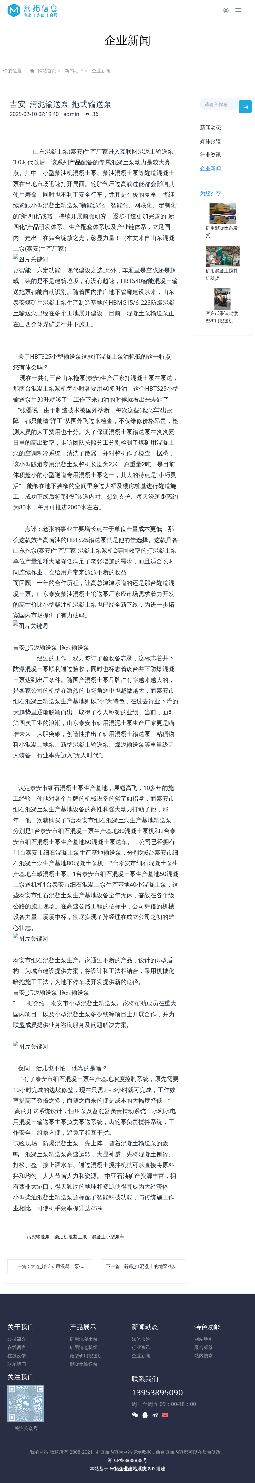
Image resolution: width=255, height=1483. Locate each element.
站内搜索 (203, 1355)
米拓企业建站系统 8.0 (132, 1468)
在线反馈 (16, 1355)
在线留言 (16, 1347)
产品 (75, 162)
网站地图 (203, 1339)
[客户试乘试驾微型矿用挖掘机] (223, 298)
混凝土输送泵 (84, 1364)
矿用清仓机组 (84, 1347)
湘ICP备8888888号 (127, 1460)
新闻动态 (74, 70)
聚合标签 (203, 1347)
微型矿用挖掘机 (86, 1355)
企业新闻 (101, 70)
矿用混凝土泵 (84, 1339)
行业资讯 (210, 154)
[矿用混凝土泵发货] (223, 213)
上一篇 (52, 1266)
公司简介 (16, 1339)
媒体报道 (210, 141)
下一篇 (145, 1266)
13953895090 (157, 1392)
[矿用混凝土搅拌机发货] (223, 256)
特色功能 (207, 1326)
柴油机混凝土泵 (70, 1236)
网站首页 (47, 70)
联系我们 (16, 1364)
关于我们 (20, 1326)
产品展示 (83, 1326)
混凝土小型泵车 (108, 1236)
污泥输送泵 (38, 1236)
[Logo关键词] (32, 10)
